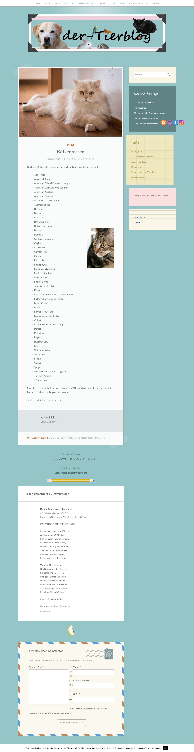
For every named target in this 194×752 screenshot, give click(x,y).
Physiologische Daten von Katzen (149, 113)
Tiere (122, 3)
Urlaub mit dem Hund (144, 102)
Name (77, 667)
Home (37, 3)
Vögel (112, 3)
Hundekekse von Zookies (143, 172)
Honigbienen (140, 107)
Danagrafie (136, 167)
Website (77, 694)
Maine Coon (99, 437)
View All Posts (49, 422)
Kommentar (36, 667)
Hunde (47, 3)
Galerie (156, 3)
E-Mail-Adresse (82, 681)
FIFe (78, 437)
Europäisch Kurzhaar (45, 268)
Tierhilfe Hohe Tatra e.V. (142, 156)
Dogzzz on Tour (138, 161)
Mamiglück (136, 151)
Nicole (137, 222)
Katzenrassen (87, 437)
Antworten (45, 611)
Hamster (102, 3)
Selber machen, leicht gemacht (71, 470)
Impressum (139, 217)
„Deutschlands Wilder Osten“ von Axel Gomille (71, 456)
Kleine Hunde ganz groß (139, 3)
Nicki (91, 159)
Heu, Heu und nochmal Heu (146, 123)
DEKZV (52, 437)
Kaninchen (69, 3)
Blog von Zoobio (139, 177)
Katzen (58, 3)
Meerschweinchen (86, 3)
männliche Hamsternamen (146, 118)
